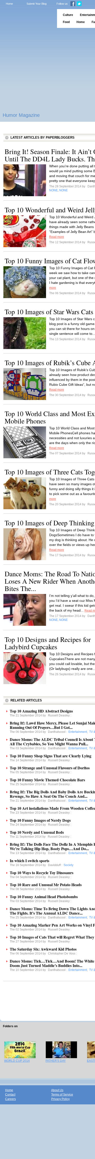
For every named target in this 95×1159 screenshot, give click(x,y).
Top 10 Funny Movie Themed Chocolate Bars (47, 780)
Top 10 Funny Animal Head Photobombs (44, 896)
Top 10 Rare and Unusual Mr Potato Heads (46, 884)
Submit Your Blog (37, 3)
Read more (56, 237)
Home (9, 3)
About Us (57, 1090)
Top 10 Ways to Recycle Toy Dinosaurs (41, 872)
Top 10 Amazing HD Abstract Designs (41, 711)
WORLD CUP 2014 (17, 1060)
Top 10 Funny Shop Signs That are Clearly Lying (50, 756)
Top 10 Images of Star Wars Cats (49, 311)
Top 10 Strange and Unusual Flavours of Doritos (50, 768)
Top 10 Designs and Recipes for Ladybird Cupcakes (48, 643)
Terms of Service (62, 1094)
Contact (10, 1094)
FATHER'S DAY (56, 1060)
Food (66, 22)
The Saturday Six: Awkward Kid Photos (43, 949)
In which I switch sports (29, 860)
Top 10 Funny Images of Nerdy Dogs (40, 820)
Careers (10, 1099)
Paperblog (27, 18)
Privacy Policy (60, 1099)
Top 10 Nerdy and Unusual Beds (37, 832)
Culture (68, 15)
